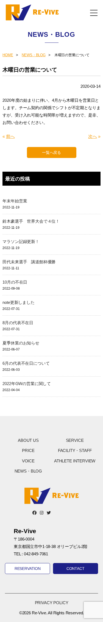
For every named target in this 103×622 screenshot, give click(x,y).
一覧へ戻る (51, 152)
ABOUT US (28, 440)
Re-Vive (32, 12)
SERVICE (75, 440)
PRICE (28, 450)
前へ (10, 136)
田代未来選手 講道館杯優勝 (28, 261)
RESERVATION (28, 568)
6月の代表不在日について (25, 363)
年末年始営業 (14, 201)
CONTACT (75, 568)
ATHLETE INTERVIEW (74, 461)
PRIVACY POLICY (51, 602)
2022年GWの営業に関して (26, 383)
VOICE (28, 461)
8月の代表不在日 (17, 322)
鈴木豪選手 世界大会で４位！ (31, 221)
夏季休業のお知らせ (20, 343)
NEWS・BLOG (34, 55)
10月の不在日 (14, 282)
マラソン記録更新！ (20, 241)
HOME (7, 55)
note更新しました (18, 302)
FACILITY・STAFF (75, 450)
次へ (92, 136)
